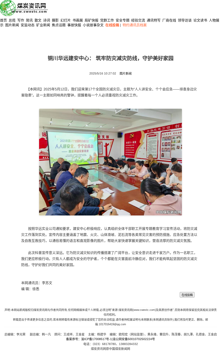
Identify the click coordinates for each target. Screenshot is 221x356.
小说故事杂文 (93, 25)
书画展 (78, 20)
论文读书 (200, 20)
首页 (3, 20)
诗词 (47, 20)
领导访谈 (185, 20)
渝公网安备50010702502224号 (134, 339)
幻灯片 (65, 20)
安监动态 (28, 25)
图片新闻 (12, 25)
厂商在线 (169, 20)
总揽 (12, 20)
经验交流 (138, 20)
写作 (20, 20)
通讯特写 (154, 20)
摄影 (56, 20)
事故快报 (74, 25)
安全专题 (122, 20)
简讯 (29, 20)
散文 (38, 20)
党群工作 (107, 20)
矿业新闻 (43, 25)
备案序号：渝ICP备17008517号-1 (89, 339)
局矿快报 (91, 20)
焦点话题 (59, 25)
